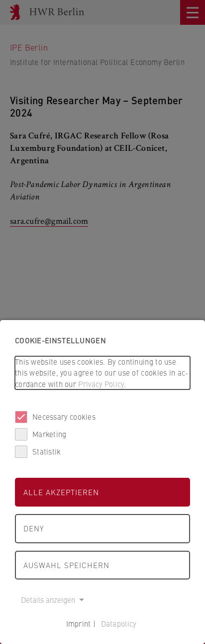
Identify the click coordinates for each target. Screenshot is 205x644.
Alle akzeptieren (61, 492)
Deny (33, 528)
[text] (102, 373)
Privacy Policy (100, 384)
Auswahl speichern (66, 565)
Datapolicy (118, 623)
